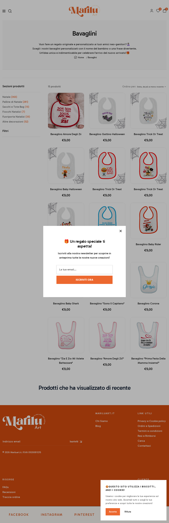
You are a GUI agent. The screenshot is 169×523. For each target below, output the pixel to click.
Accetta (113, 511)
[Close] (120, 231)
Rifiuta (128, 511)
